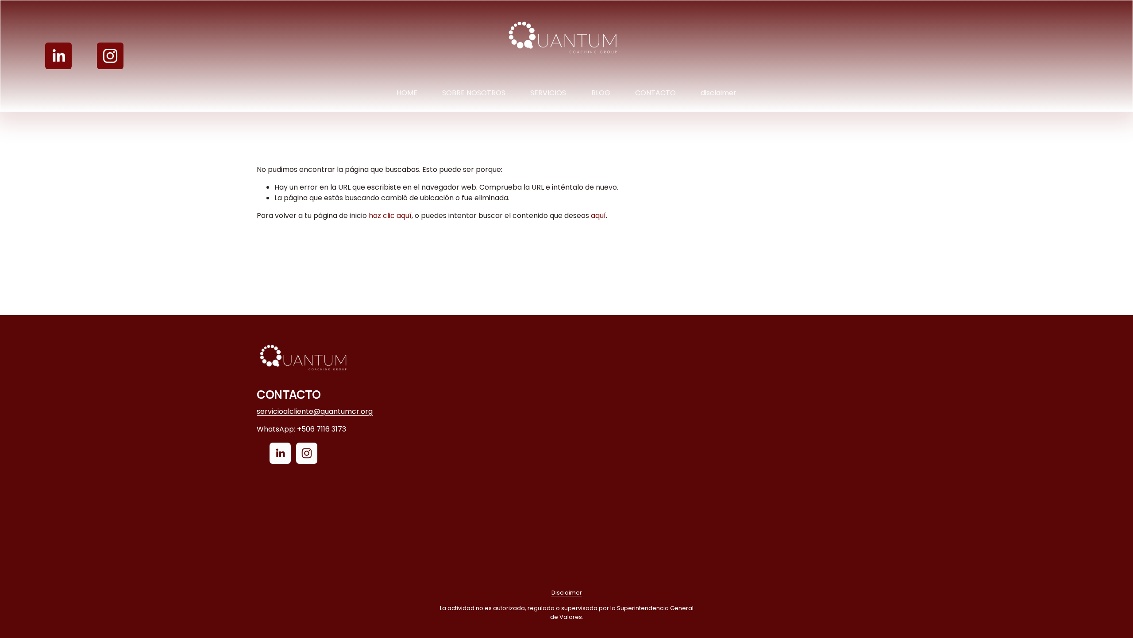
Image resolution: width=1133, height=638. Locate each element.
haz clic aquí (390, 215)
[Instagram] (110, 56)
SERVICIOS (548, 93)
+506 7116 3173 (321, 429)
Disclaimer (566, 592)
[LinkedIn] (58, 56)
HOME (407, 93)
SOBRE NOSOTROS (473, 93)
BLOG (600, 93)
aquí (598, 215)
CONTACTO (655, 93)
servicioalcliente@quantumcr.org (315, 411)
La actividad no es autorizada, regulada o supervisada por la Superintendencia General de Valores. (567, 612)
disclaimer (718, 93)
